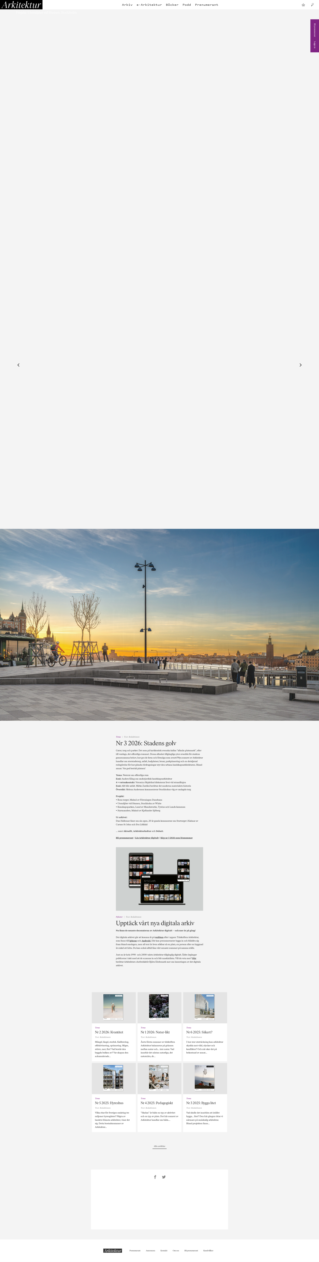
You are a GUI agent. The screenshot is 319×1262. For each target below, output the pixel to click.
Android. (146, 940)
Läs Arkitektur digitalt (147, 837)
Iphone (133, 940)
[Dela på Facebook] (155, 1177)
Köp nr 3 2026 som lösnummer (176, 837)
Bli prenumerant (315, 30)
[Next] (300, 365)
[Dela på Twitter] (164, 1177)
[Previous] (18, 365)
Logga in (315, 44)
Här (194, 958)
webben (159, 937)
